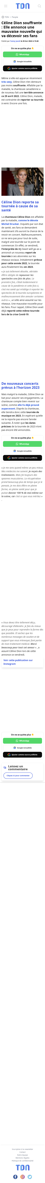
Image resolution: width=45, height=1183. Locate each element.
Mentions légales (22, 1158)
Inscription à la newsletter (22, 1149)
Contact (22, 1152)
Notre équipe (22, 1155)
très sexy (6, 81)
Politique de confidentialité (22, 1161)
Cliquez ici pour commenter (18, 775)
